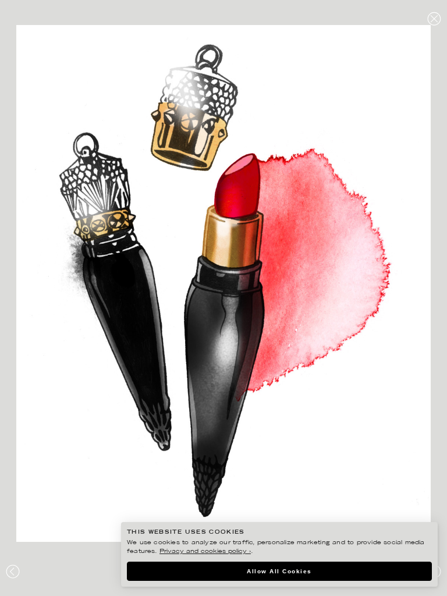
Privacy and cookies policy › (205, 551)
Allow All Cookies (279, 571)
